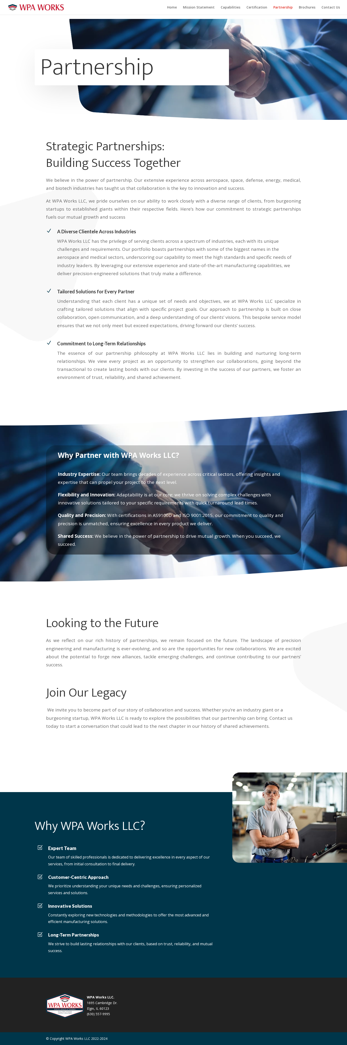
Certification (256, 7)
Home (172, 7)
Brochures (307, 7)
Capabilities (230, 7)
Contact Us (331, 7)
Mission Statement (199, 7)
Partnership (283, 7)
